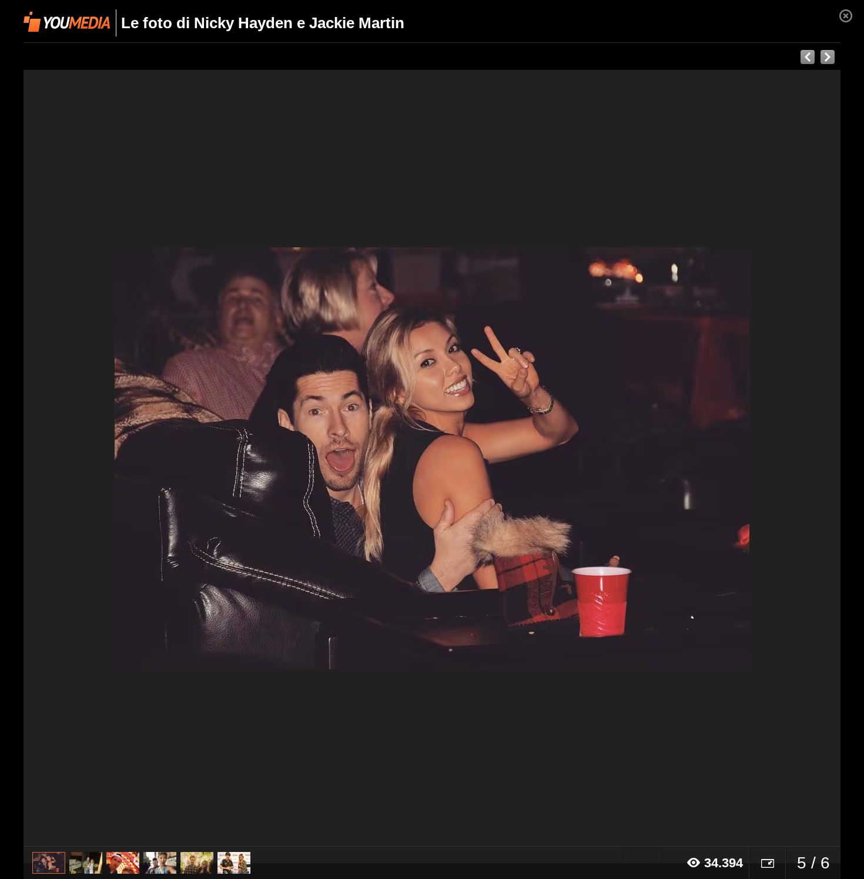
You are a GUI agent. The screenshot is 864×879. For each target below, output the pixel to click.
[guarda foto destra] (513, 458)
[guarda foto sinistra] (105, 458)
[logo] (67, 22)
